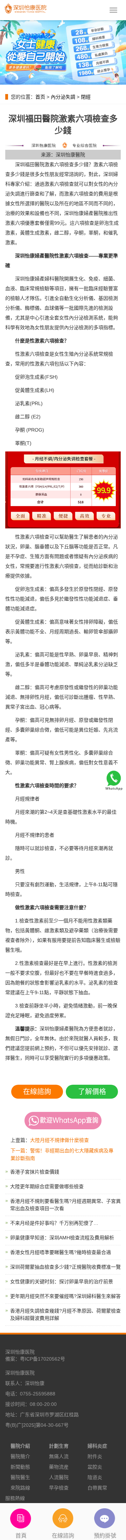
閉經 (86, 97)
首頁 (21, 1536)
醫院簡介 (20, 1456)
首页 (40, 97)
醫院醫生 (20, 1477)
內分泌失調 (63, 97)
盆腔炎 (95, 1467)
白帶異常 (97, 1488)
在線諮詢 (37, 1092)
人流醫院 (59, 1477)
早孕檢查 (59, 1488)
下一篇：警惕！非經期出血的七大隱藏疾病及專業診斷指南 (61, 1154)
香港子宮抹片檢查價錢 (34, 1172)
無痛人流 (59, 1456)
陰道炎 (95, 1477)
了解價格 (92, 1092)
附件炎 (95, 1456)
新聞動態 (20, 1467)
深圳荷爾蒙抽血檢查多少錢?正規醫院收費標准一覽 (65, 1267)
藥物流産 (59, 1467)
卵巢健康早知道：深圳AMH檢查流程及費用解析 (62, 1237)
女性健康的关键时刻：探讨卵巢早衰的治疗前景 (61, 1281)
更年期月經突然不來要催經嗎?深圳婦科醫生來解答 (65, 1296)
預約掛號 (105, 1536)
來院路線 (20, 1488)
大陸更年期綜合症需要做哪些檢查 (47, 1186)
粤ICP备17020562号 (42, 1359)
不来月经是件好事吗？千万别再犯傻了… (54, 1223)
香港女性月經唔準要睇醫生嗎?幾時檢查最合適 (60, 1252)
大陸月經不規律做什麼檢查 (59, 1140)
